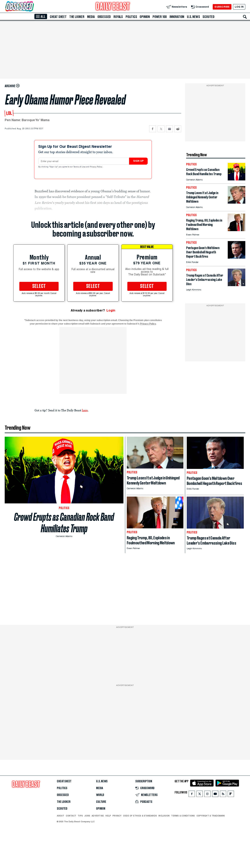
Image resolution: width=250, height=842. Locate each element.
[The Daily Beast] (112, 7)
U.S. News (193, 17)
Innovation (177, 17)
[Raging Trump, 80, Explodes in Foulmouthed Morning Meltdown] (236, 230)
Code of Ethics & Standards (140, 815)
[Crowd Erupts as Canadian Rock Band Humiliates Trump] (236, 179)
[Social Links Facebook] (192, 795)
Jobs (87, 815)
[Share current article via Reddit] (177, 128)
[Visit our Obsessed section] (32, 7)
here (85, 410)
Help (108, 815)
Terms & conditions (183, 815)
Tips (80, 815)
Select (39, 286)
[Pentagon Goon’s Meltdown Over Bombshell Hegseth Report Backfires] (236, 257)
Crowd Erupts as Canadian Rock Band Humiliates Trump (64, 523)
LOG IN (239, 6)
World (100, 795)
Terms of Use (79, 167)
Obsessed (104, 17)
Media (91, 17)
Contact (71, 815)
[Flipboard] (231, 795)
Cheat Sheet (58, 17)
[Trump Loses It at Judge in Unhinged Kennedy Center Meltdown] (236, 202)
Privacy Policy (96, 167)
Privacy (116, 815)
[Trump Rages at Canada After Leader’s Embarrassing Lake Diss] (236, 285)
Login (110, 310)
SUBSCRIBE (221, 6)
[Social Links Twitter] (199, 795)
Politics (131, 17)
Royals (118, 17)
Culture (101, 801)
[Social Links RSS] (223, 795)
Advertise (98, 815)
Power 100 (160, 17)
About (60, 815)
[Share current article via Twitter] (161, 128)
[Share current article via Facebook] (152, 128)
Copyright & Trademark (210, 815)
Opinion (145, 17)
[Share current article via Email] (169, 128)
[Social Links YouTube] (215, 795)
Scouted (208, 17)
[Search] (245, 17)
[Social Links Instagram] (207, 795)
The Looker (76, 17)
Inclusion (164, 815)
